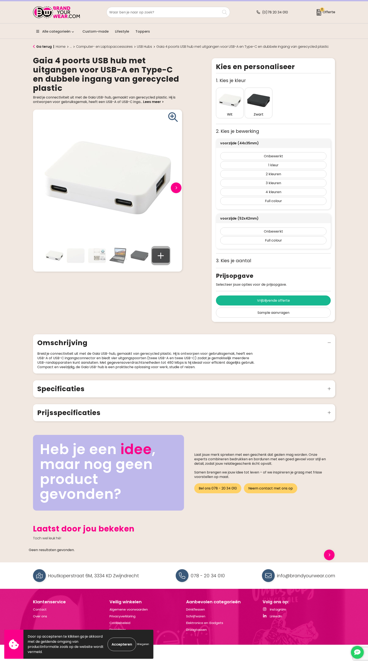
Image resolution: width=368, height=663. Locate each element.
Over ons (40, 616)
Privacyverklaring (122, 616)
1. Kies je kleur (231, 80)
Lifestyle (122, 31)
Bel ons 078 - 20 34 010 (218, 488)
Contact (40, 609)
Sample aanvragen (273, 312)
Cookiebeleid (119, 623)
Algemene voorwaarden (128, 609)
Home (61, 46)
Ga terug (44, 46)
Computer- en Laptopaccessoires (104, 46)
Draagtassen (196, 629)
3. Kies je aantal (233, 260)
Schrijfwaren (195, 616)
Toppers (142, 31)
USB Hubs (144, 46)
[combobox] (163, 12)
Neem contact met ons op (270, 488)
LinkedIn (275, 616)
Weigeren (143, 644)
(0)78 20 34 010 (275, 12)
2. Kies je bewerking (237, 131)
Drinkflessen (195, 609)
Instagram (277, 609)
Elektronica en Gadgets (204, 623)
